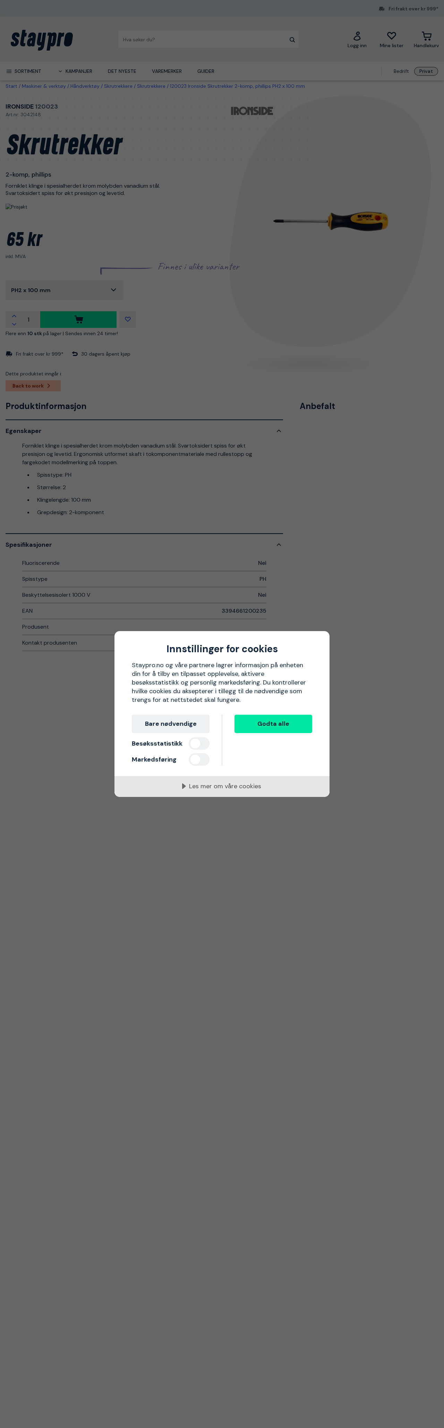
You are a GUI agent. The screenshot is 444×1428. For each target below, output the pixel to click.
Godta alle (273, 724)
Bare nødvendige (171, 724)
